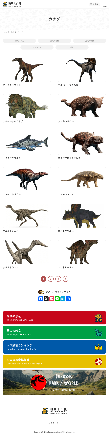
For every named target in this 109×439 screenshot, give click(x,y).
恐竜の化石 (37, 47)
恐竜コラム (19, 41)
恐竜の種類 (54, 41)
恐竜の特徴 (89, 41)
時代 (72, 47)
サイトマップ (54, 423)
